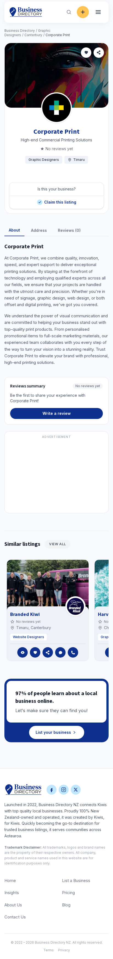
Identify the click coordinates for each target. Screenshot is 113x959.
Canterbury (33, 35)
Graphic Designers (44, 160)
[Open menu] (98, 12)
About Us (13, 904)
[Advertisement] (56, 475)
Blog (66, 904)
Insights (11, 892)
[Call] (73, 652)
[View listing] (22, 652)
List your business (53, 732)
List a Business (76, 880)
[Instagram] (64, 790)
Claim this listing (60, 200)
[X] (76, 790)
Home (10, 880)
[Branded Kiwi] (75, 606)
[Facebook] (51, 790)
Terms (48, 950)
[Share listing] (99, 52)
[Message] (60, 652)
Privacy (64, 950)
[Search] (69, 12)
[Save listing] (86, 52)
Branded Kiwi (25, 614)
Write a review (57, 413)
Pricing (68, 892)
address (39, 230)
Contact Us (15, 917)
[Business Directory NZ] (23, 789)
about (14, 230)
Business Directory (19, 30)
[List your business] (83, 12)
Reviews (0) (69, 230)
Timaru (79, 160)
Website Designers (28, 637)
